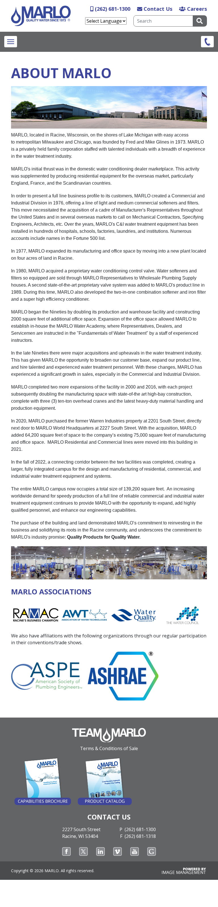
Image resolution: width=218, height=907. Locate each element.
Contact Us (158, 8)
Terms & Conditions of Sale (109, 748)
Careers (197, 8)
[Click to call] (207, 41)
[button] (10, 41)
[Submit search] (200, 21)
